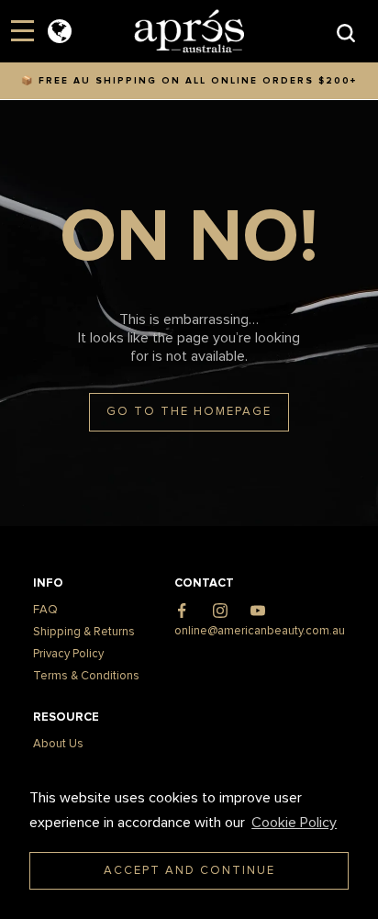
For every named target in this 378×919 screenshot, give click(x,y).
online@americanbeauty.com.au (259, 631)
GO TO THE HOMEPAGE (189, 412)
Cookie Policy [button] (294, 822)
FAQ (45, 610)
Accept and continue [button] (189, 871)
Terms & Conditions (86, 676)
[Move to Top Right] (158, 896)
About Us (58, 744)
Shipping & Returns (84, 632)
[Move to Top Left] (148, 896)
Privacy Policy (68, 654)
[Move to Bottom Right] (158, 906)
